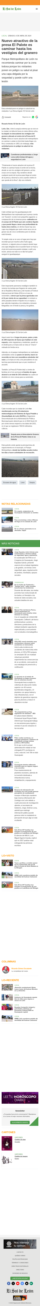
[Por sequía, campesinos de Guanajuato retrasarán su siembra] (7, 511)
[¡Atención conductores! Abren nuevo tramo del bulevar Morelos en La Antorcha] (7, 987)
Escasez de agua (9, 482)
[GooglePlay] (31, 1283)
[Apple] (26, 1283)
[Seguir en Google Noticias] (36, 117)
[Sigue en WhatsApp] (33, 117)
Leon (23, 482)
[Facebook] (8, 1283)
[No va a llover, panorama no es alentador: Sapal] (7, 528)
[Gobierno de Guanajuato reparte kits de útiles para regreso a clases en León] (7, 997)
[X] (13, 1283)
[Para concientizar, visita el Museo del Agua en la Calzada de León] (7, 520)
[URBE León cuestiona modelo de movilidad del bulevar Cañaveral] (7, 1018)
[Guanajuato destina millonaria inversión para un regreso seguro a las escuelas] (7, 772)
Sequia (32, 482)
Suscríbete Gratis (20, 1122)
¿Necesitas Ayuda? (20, 1278)
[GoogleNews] (22, 1283)
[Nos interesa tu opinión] (20, 1244)
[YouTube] (17, 1283)
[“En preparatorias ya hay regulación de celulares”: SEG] (7, 720)
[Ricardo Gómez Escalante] (6, 969)
